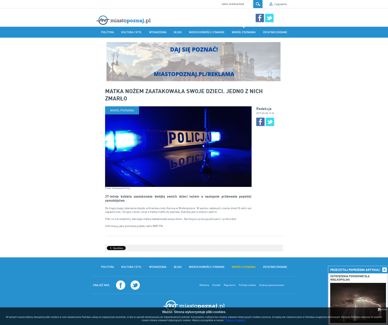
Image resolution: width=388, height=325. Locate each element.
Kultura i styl (131, 32)
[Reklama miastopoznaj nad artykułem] (194, 61)
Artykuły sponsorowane (271, 285)
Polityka (107, 32)
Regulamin (230, 285)
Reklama (204, 285)
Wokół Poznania (244, 32)
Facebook (260, 18)
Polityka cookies (247, 285)
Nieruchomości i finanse (207, 32)
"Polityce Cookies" (235, 320)
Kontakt (216, 285)
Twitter (269, 18)
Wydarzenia (158, 32)
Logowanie (280, 4)
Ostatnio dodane (275, 32)
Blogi (178, 32)
